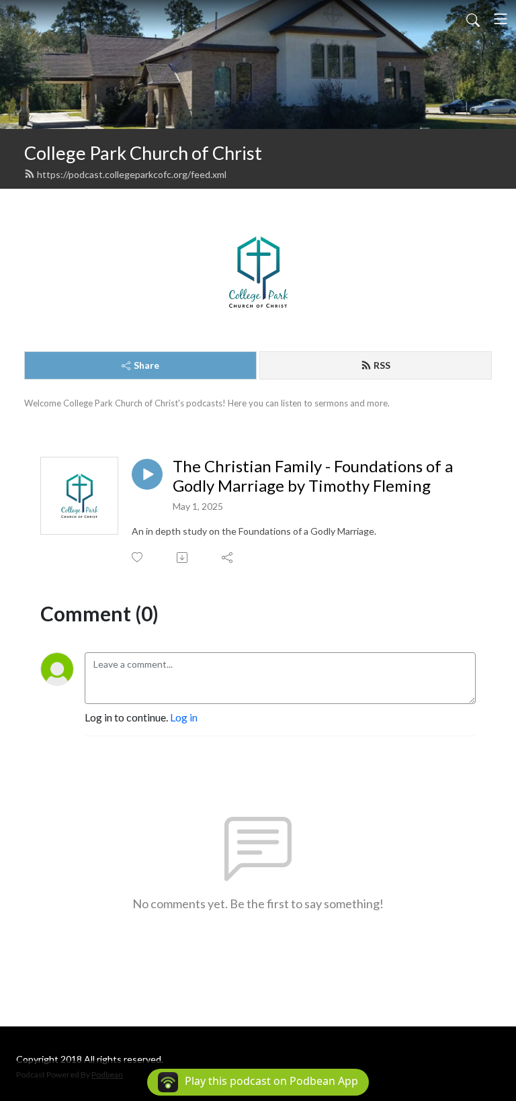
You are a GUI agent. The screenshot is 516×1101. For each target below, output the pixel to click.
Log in (184, 717)
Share (146, 365)
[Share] (228, 557)
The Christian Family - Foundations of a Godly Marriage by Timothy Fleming (313, 476)
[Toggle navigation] (500, 19)
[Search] (473, 18)
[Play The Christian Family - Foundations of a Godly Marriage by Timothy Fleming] (147, 474)
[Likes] (138, 557)
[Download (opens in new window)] (183, 557)
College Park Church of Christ (143, 153)
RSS (382, 365)
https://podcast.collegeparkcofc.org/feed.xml (131, 174)
